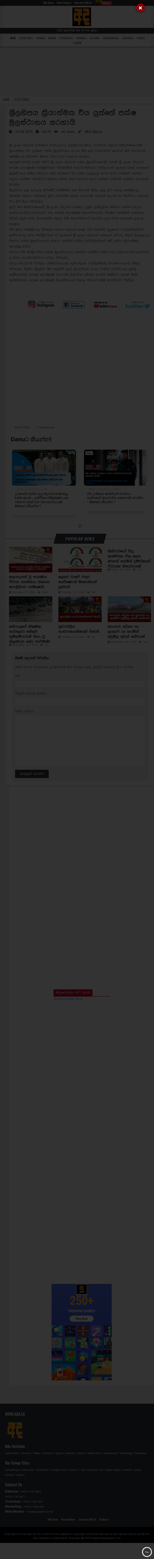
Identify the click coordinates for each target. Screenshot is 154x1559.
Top (147, 1552)
